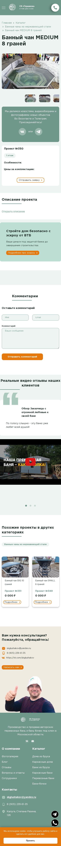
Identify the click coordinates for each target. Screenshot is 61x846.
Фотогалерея (10, 756)
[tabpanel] (30, 441)
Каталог (38, 748)
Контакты (9, 789)
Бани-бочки (39, 784)
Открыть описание (13, 212)
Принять (30, 840)
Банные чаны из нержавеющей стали (25, 544)
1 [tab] (26, 506)
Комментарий (8, 326)
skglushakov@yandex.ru (19, 648)
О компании (11, 748)
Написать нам (12, 667)
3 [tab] (35, 506)
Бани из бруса (41, 767)
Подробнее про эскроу (22, 253)
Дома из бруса (41, 756)
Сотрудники (9, 778)
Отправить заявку (29, 180)
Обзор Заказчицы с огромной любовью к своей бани (35, 412)
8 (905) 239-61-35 (16, 653)
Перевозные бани (43, 778)
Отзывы (6, 767)
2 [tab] (30, 506)
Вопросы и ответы (13, 773)
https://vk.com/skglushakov (20, 658)
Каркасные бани (42, 773)
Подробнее (11, 602)
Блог (5, 762)
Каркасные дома (42, 762)
